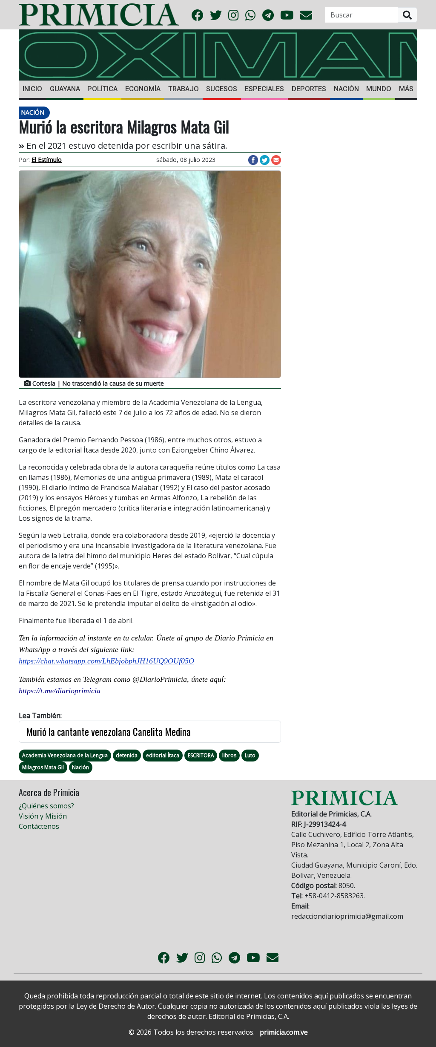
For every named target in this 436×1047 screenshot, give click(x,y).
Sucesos (221, 89)
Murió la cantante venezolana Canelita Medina (108, 731)
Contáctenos (39, 826)
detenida (127, 755)
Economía (143, 89)
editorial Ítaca (162, 755)
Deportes (309, 89)
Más (406, 89)
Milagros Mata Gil (43, 767)
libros (229, 755)
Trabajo (183, 89)
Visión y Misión (43, 816)
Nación (346, 89)
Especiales (264, 89)
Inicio (32, 89)
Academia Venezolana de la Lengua (65, 755)
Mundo (378, 89)
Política (102, 89)
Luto (250, 755)
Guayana (65, 89)
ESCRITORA (201, 755)
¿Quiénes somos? (46, 805)
